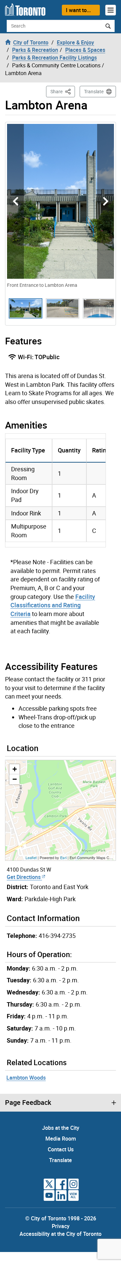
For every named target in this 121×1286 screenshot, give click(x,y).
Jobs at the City (60, 1127)
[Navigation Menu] (110, 10)
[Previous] (15, 201)
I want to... (78, 10)
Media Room (60, 1138)
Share (62, 91)
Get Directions (24, 877)
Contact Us (61, 1149)
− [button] (14, 779)
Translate (94, 91)
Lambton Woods (26, 1077)
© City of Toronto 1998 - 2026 (60, 1218)
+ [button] (14, 769)
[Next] (105, 201)
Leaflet (31, 857)
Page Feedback (28, 1102)
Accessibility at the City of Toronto (60, 1234)
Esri (63, 857)
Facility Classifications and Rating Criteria (52, 605)
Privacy (61, 1226)
